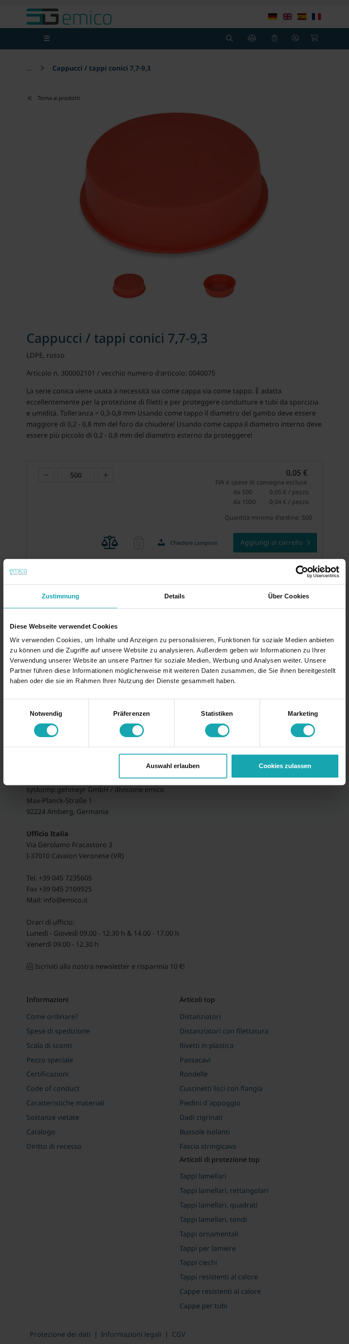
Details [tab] (174, 596)
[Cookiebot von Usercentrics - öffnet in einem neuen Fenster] (302, 571)
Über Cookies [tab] (288, 596)
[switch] (132, 730)
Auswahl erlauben (173, 765)
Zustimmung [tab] (61, 596)
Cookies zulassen (285, 765)
